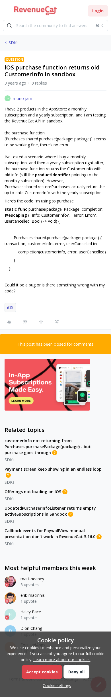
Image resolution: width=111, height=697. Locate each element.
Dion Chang (31, 628)
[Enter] (9, 25)
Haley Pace (30, 611)
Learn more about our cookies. (62, 659)
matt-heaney (32, 578)
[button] (6, 12)
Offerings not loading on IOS (33, 491)
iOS (10, 307)
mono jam (22, 98)
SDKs (13, 42)
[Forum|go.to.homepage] (35, 10)
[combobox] (55, 25)
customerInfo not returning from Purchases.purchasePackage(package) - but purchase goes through (48, 446)
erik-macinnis (32, 595)
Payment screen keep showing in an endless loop (53, 469)
